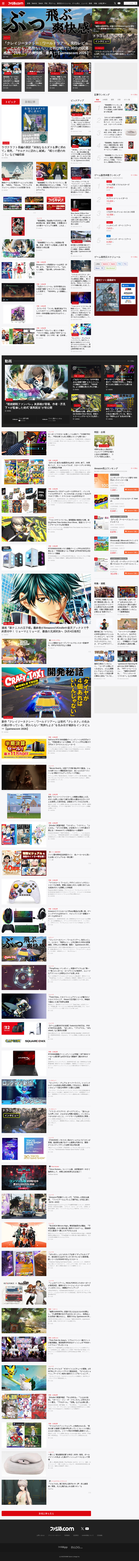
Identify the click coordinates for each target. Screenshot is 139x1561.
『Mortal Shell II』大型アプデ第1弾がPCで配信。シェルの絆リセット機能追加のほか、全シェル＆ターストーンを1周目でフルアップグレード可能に (69, 770)
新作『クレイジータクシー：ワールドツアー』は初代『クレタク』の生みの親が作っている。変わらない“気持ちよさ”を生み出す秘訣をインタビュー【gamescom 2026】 (119, 413)
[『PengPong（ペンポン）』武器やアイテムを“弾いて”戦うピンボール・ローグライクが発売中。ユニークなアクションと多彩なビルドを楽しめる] (24, 977)
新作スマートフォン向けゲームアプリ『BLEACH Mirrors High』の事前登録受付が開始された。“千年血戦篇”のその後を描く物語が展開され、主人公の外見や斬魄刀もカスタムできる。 (69, 1235)
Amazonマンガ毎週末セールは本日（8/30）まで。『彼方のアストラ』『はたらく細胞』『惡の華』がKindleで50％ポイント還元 (51, 267)
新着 (28, 3)
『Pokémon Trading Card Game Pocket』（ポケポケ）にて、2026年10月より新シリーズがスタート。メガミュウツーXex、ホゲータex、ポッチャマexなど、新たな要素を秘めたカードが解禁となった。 (69, 1263)
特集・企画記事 (99, 3)
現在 (97, 99)
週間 (112, 99)
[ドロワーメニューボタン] (3, 3)
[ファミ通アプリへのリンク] (63, 1547)
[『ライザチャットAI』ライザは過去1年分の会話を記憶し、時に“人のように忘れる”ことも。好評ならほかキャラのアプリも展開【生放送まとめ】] (81, 109)
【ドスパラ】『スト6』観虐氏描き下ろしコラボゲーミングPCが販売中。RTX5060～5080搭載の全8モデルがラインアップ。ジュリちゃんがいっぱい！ (51, 311)
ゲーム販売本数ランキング (107, 175)
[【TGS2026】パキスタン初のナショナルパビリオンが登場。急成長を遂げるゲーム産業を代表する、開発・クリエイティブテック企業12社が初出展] (24, 1149)
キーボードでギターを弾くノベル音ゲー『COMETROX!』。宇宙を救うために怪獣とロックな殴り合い (119, 383)
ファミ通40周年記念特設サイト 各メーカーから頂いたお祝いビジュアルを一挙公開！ (69, 855)
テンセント (51, 648)
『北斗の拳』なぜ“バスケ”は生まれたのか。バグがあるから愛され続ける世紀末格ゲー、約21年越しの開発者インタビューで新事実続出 (81, 81)
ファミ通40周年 (55, 852)
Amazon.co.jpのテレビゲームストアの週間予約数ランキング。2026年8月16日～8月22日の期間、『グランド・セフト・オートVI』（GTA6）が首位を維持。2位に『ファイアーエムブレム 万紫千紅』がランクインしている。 (69, 1206)
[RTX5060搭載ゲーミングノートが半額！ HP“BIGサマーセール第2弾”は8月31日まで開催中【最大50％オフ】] (24, 1063)
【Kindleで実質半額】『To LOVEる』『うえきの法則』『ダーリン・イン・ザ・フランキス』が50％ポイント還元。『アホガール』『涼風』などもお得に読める (69, 1399)
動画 (90, 3)
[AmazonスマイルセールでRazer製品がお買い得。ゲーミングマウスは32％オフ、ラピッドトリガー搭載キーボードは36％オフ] (24, 920)
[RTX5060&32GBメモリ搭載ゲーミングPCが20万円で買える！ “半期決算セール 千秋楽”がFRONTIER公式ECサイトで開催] (24, 557)
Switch (41, 3)
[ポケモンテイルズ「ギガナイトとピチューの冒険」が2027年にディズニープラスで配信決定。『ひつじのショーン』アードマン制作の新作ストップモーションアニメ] (24, 1377)
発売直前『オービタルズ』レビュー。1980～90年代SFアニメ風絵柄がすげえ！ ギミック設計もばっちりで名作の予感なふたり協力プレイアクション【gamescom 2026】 (11, 81)
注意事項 (75, 1535)
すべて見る (134, 94)
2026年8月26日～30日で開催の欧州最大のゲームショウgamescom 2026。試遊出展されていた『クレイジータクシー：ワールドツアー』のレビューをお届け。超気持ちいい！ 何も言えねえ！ (69, 949)
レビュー (7, 38)
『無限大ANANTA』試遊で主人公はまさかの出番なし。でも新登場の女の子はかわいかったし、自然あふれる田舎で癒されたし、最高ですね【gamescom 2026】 (115, 27)
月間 (118, 99)
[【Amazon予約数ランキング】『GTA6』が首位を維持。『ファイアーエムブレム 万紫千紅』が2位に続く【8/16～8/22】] (24, 1206)
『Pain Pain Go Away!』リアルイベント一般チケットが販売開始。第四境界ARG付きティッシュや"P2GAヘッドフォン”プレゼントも (69, 1342)
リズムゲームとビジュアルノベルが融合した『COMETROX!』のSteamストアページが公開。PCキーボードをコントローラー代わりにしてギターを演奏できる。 (69, 441)
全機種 (97, 264)
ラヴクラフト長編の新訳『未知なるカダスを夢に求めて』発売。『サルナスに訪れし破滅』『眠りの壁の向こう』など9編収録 (34, 150)
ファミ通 (50, 860)
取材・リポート (100, 23)
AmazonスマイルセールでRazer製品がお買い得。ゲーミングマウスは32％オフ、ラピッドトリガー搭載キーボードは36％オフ (69, 913)
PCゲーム (52, 3)
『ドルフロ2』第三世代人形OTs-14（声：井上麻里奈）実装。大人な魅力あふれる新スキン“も (68, 1485)
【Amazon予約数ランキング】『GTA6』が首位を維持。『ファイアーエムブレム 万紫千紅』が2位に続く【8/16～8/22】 (68, 1199)
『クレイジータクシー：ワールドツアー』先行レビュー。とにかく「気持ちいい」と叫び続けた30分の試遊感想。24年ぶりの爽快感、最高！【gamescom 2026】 (46, 48)
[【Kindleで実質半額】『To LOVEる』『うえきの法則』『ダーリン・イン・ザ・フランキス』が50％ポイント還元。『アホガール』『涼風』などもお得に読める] (24, 1406)
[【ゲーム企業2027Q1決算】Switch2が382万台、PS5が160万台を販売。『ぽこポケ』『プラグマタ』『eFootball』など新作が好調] (24, 1034)
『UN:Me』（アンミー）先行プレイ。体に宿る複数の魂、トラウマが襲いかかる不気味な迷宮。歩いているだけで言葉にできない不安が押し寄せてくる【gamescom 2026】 (81, 155)
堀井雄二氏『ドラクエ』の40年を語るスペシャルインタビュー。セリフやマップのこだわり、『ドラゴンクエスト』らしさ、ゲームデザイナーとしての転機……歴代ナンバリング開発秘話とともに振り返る (104, 637)
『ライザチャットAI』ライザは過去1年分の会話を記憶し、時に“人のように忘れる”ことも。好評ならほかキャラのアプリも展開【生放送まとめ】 (81, 123)
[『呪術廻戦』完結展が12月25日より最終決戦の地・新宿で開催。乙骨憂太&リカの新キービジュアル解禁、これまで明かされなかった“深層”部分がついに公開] (18, 226)
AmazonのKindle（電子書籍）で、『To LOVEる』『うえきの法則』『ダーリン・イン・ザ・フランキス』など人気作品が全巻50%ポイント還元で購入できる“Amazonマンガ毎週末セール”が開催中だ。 (69, 1406)
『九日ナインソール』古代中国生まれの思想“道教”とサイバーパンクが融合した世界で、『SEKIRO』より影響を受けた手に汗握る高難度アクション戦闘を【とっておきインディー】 (51, 289)
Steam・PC (99, 268)
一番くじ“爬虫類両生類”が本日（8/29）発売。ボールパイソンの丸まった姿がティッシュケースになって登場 (113, 133)
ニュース (84, 3)
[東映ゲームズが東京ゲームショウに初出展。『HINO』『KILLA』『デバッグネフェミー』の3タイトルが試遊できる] (17, 170)
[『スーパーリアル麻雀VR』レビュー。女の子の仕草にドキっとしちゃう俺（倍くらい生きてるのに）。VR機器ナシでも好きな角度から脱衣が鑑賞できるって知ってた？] (127, 624)
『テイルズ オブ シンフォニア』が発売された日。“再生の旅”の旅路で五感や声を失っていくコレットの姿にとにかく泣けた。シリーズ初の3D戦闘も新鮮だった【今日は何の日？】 (69, 1428)
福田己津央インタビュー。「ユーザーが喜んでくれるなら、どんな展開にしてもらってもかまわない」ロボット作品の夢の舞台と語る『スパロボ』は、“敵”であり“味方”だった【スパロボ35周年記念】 (103, 670)
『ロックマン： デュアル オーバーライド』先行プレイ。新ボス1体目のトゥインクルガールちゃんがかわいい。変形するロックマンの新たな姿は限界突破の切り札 (81, 343)
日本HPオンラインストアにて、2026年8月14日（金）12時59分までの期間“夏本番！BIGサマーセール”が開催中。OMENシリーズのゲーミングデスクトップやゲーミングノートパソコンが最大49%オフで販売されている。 (69, 1063)
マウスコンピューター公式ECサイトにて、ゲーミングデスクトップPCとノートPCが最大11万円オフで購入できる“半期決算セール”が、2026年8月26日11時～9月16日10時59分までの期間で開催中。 (69, 749)
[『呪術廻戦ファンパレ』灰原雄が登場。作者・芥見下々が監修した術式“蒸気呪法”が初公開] (18, 248)
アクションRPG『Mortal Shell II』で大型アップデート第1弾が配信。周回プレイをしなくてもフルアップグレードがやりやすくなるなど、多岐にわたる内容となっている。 (69, 777)
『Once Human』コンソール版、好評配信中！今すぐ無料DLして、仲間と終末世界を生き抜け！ (69, 1170)
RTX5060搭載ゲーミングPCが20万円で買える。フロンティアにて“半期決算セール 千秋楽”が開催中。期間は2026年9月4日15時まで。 (69, 557)
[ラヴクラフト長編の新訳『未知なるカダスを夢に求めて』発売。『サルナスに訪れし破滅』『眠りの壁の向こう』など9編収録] (34, 124)
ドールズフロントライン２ (59, 1481)
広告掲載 (99, 1535)
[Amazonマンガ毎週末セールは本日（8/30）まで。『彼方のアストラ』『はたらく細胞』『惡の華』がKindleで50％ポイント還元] (18, 270)
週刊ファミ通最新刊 (106, 280)
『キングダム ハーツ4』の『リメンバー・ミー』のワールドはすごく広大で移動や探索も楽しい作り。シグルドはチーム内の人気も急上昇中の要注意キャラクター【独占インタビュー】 (81, 186)
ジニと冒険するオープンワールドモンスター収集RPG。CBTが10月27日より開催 (68, 644)
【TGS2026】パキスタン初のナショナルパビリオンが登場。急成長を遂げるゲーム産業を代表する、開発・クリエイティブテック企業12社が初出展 (69, 1142)
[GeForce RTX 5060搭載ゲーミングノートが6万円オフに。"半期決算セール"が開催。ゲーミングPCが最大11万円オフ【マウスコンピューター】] (24, 748)
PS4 (125, 264)
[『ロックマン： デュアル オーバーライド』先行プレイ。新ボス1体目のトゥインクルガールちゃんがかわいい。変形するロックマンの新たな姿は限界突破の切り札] (81, 329)
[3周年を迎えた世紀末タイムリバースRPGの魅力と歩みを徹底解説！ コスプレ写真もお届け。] (104, 440)
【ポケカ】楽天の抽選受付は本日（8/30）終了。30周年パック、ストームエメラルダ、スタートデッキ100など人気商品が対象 (113, 120)
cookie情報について (88, 1535)
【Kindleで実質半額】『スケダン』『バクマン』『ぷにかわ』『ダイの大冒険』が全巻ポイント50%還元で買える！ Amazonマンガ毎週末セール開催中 (69, 827)
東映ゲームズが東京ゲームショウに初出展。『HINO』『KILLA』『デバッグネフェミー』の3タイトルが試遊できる (17, 185)
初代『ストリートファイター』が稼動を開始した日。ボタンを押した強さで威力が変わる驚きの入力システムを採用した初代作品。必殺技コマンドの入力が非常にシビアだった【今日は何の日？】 (69, 799)
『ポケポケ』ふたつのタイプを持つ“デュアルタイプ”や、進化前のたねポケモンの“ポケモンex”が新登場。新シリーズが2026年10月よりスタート (69, 1256)
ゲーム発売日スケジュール (107, 257)
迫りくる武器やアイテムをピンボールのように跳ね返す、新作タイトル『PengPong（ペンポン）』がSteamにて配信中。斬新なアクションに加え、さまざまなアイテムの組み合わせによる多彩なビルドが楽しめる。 (69, 977)
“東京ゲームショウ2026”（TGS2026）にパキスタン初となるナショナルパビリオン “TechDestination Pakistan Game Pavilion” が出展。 (69, 1148)
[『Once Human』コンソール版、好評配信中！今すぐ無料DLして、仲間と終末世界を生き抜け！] (24, 1177)
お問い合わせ (41, 1535)
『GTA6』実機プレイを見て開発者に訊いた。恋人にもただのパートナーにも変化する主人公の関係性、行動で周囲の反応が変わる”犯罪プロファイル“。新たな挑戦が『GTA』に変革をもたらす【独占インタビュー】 (58, 81)
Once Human (55, 1166)
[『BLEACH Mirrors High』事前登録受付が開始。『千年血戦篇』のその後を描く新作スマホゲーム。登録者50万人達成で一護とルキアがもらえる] (24, 1235)
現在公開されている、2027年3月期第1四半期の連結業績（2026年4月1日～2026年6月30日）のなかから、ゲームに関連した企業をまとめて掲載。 (69, 1035)
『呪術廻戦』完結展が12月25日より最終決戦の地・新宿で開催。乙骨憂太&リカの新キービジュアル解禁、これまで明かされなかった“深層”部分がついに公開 (51, 223)
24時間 (105, 99)
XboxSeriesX (110, 268)
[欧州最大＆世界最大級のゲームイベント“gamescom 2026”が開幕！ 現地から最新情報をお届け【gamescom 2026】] (81, 236)
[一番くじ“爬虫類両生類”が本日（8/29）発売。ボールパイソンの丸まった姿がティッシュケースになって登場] (130, 132)
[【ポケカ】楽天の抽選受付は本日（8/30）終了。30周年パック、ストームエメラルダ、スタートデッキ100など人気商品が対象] (130, 120)
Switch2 (34, 3)
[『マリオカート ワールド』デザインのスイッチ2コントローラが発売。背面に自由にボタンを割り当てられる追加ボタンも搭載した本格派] (24, 891)
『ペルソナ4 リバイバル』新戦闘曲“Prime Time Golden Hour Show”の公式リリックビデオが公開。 (69, 528)
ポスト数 (127, 99)
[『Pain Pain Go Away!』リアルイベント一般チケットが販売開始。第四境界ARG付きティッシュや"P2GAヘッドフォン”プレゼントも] (24, 1349)
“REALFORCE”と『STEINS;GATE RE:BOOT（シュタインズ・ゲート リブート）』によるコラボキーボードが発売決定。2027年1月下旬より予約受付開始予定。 (69, 1292)
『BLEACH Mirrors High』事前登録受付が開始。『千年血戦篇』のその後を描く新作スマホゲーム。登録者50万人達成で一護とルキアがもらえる (69, 1228)
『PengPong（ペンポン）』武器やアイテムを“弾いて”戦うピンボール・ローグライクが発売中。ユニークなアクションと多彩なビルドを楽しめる (69, 970)
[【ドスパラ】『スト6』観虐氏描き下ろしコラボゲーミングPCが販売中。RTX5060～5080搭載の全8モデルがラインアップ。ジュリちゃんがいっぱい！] (18, 314)
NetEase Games (53, 1174)
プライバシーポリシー (54, 1535)
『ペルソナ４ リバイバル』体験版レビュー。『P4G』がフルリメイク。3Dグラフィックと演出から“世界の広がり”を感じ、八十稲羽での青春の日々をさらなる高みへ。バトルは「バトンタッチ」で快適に (81, 311)
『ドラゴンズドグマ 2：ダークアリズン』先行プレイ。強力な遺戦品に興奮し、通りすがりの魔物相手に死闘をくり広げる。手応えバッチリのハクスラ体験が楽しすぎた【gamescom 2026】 (81, 280)
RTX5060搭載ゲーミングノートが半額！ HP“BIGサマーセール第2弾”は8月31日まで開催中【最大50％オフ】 (69, 1056)
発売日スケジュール (64, 3)
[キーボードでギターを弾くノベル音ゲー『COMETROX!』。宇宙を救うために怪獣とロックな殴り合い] (119, 373)
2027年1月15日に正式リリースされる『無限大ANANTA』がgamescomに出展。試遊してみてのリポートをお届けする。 (69, 1320)
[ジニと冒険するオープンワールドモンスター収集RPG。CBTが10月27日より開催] (24, 651)
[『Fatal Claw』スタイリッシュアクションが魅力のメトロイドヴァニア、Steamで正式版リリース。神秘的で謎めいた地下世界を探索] (24, 1006)
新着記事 (30, 102)
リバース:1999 (104, 446)
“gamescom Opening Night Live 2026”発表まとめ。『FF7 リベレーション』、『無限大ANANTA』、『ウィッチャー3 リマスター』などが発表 (127, 670)
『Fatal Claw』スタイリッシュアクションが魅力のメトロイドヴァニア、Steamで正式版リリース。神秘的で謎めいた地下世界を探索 (69, 999)
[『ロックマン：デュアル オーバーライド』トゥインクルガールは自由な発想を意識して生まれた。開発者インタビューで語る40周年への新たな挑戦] (24, 1092)
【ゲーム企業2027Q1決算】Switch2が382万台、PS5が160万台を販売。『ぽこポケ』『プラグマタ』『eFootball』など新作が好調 (69, 1028)
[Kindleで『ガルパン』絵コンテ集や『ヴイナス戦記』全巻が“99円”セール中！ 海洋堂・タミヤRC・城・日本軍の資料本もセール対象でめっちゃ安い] (18, 336)
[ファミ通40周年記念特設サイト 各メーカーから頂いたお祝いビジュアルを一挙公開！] (24, 863)
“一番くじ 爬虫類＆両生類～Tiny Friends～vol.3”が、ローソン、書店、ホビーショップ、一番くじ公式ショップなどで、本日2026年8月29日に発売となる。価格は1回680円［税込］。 (69, 1463)
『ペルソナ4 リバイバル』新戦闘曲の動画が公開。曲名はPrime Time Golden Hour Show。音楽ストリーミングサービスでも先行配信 (86, 413)
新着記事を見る (46, 1513)
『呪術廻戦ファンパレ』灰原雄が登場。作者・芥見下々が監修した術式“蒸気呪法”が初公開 (51, 245)
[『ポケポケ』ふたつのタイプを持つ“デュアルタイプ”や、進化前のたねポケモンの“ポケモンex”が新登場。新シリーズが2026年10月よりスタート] (24, 1263)
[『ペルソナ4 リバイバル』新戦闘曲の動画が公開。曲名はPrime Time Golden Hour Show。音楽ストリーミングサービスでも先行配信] (86, 402)
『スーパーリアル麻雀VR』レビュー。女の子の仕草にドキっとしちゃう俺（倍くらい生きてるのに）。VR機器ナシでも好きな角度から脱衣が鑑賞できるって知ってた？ (127, 637)
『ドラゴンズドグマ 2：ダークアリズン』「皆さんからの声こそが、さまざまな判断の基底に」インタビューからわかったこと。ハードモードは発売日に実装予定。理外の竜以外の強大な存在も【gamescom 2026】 (115, 52)
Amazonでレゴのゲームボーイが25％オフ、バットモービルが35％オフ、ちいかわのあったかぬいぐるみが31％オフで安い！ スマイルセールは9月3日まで (69, 493)
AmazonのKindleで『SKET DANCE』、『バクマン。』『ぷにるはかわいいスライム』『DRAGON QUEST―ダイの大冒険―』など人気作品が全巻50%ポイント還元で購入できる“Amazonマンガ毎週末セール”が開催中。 (69, 834)
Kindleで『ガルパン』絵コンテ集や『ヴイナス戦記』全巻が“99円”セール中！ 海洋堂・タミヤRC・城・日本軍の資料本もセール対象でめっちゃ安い (51, 332)
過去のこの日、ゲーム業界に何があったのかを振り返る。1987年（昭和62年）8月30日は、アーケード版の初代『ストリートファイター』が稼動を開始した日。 (69, 806)
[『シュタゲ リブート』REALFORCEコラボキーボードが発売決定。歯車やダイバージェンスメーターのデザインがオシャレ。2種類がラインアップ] (24, 1292)
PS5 (46, 3)
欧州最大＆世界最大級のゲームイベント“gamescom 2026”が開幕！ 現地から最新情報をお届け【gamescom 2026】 (81, 249)
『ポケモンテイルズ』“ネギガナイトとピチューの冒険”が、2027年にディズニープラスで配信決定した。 (69, 1377)
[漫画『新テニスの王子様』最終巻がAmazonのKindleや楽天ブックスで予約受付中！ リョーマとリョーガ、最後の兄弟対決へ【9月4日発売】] (46, 599)
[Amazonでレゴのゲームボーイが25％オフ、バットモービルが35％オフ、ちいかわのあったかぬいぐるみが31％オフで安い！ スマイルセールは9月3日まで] (24, 500)
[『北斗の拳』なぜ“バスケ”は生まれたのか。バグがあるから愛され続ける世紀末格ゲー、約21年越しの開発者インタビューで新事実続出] (81, 68)
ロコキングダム (55, 640)
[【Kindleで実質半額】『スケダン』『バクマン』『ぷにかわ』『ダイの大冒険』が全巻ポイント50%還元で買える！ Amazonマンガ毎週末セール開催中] (24, 834)
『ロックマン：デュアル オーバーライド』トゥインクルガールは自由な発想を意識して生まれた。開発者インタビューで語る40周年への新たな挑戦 (69, 1085)
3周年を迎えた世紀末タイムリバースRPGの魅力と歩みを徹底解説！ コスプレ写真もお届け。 (104, 453)
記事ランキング (102, 94)
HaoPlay (50, 1489)
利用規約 (67, 1535)
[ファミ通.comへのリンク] (15, 3)
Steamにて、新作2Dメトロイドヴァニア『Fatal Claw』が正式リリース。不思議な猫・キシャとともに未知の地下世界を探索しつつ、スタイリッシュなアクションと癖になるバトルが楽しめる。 (69, 1006)
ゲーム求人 (76, 3)
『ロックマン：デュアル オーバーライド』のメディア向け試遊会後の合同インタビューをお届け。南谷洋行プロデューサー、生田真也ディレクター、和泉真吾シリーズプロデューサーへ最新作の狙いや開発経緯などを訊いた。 (69, 1092)
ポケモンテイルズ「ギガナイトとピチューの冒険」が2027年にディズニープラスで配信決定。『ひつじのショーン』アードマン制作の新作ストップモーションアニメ (69, 1371)
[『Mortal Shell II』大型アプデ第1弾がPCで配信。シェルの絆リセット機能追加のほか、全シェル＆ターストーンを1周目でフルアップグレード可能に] (24, 777)
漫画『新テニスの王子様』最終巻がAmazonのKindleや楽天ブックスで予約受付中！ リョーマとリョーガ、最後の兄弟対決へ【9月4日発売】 (45, 629)
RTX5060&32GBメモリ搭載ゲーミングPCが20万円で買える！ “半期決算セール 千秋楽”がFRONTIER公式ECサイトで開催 (69, 551)
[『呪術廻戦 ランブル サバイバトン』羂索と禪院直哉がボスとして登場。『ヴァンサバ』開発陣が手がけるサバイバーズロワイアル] (51, 170)
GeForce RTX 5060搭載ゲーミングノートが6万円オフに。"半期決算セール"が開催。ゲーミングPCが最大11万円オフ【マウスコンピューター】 (69, 742)
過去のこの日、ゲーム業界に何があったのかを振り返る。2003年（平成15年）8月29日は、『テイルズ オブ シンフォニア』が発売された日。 (69, 1434)
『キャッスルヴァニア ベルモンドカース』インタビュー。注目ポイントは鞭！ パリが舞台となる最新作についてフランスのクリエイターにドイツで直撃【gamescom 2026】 (34, 81)
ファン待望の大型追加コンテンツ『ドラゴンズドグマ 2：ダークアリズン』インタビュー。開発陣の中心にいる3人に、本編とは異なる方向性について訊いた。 (69, 1120)
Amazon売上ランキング (106, 468)
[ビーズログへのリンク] (77, 1547)
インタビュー (99, 48)
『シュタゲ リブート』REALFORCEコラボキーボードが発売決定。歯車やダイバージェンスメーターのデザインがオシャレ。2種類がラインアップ (69, 1285)
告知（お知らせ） (54, 1338)
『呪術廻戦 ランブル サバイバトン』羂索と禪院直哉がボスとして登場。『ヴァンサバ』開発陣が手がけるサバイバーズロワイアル (51, 186)
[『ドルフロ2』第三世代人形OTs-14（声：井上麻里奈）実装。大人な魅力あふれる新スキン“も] (24, 1492)
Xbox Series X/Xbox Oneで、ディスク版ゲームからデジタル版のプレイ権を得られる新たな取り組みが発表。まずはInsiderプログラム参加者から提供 (81, 218)
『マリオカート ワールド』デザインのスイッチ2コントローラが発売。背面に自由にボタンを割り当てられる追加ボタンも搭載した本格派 (69, 885)
